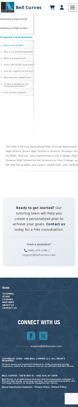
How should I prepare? (15, 93)
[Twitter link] (43, 336)
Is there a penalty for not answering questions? (16, 85)
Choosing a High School (13, 19)
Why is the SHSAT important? (18, 52)
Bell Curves (28, 7)
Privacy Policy (42, 387)
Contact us (55, 224)
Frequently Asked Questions (16, 37)
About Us (8, 305)
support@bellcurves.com (46, 346)
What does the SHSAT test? (17, 78)
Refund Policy (58, 387)
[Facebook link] (31, 336)
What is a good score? (15, 58)
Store (6, 296)
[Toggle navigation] (72, 7)
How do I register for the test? (18, 71)
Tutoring (8, 294)
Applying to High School (13, 28)
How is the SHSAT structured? (19, 65)
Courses (7, 299)
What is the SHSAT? (14, 45)
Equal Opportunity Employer (17, 387)
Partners (8, 302)
